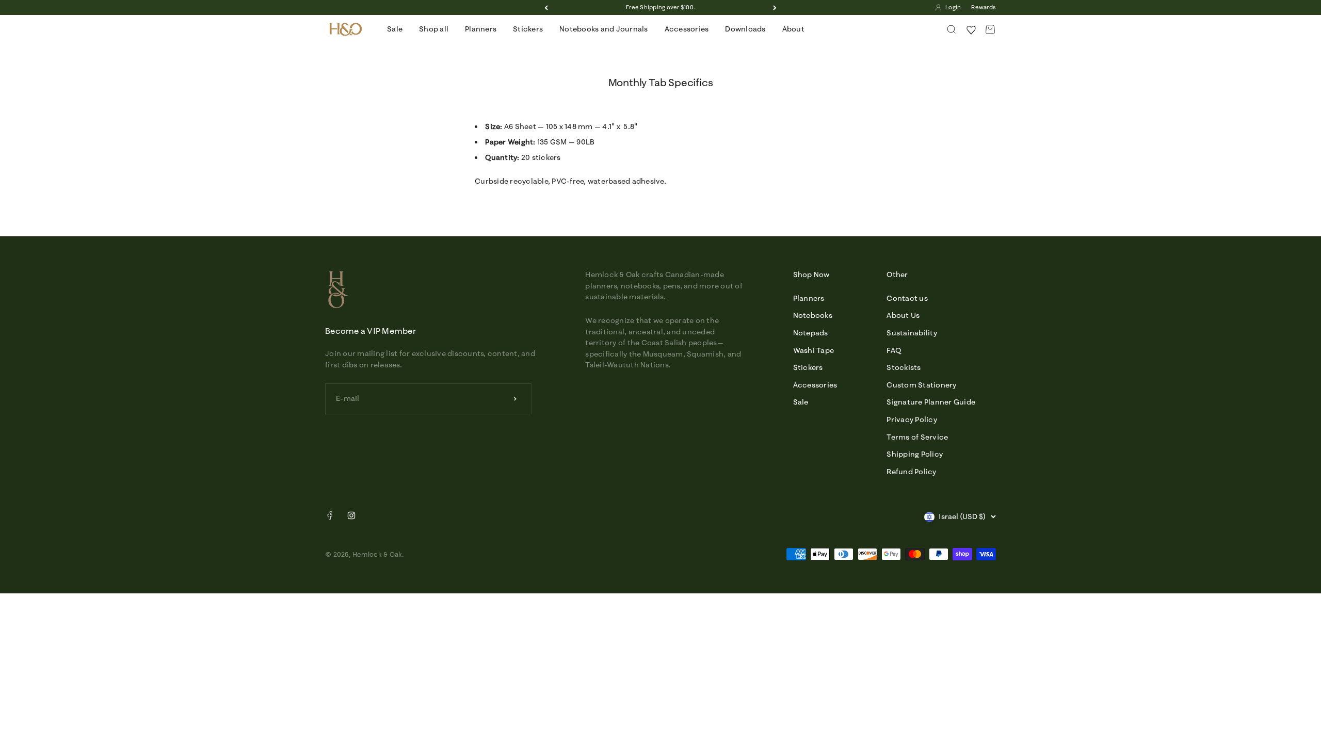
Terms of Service (917, 437)
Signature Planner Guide (931, 402)
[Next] (775, 7)
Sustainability (912, 332)
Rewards (983, 7)
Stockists (904, 367)
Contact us (907, 298)
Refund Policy (911, 471)
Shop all (433, 29)
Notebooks (812, 315)
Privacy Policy (912, 419)
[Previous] (546, 7)
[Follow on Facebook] (329, 517)
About (793, 29)
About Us (903, 315)
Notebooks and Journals (603, 29)
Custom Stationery (921, 385)
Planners (480, 29)
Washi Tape (813, 350)
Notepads (810, 332)
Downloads (745, 29)
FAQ (894, 350)
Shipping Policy (915, 454)
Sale (394, 29)
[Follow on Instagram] (351, 515)
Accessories (687, 29)
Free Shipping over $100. (660, 7)
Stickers (528, 29)
